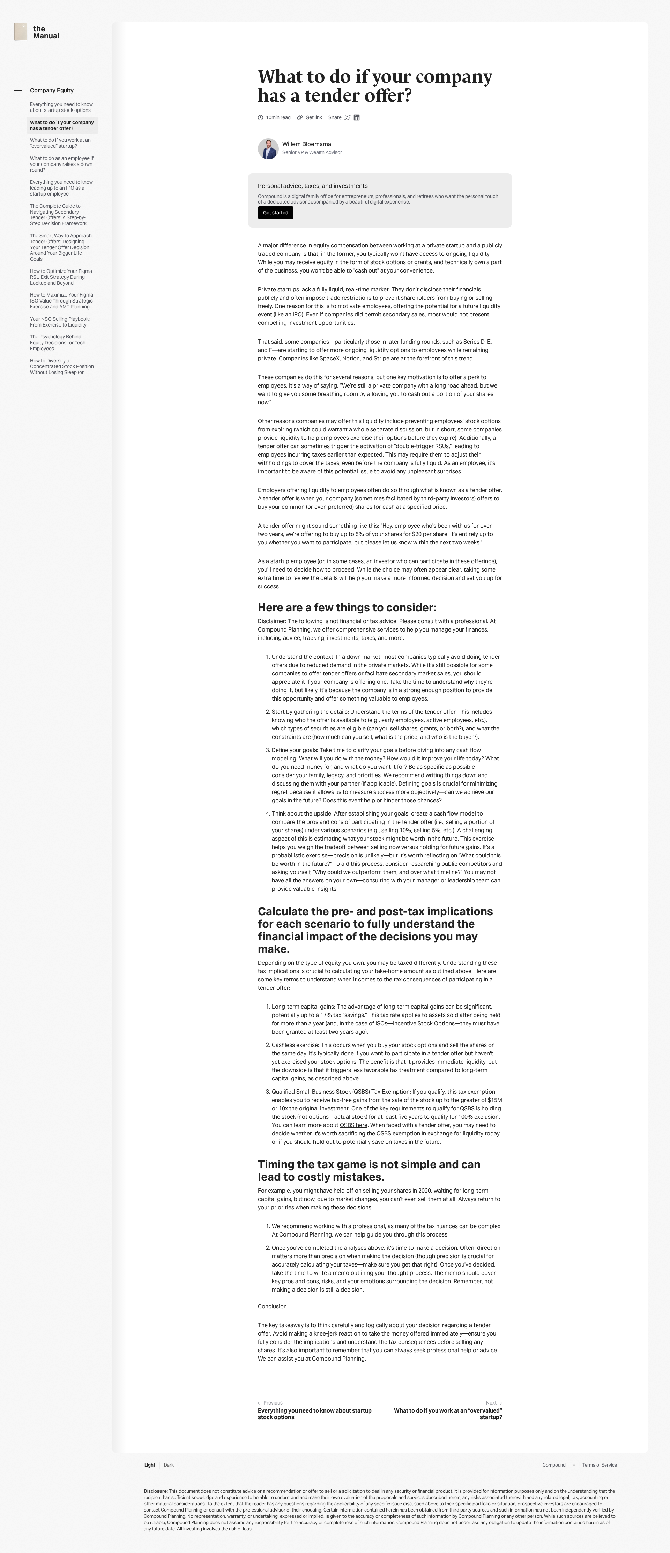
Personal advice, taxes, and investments (313, 186)
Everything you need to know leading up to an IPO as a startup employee (61, 188)
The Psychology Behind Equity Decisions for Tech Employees (57, 343)
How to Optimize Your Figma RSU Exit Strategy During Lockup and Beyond (61, 277)
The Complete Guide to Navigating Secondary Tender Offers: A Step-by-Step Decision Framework (58, 215)
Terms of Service (599, 1465)
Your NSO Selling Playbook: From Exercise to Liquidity (60, 322)
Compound (554, 1465)
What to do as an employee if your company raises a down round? (62, 164)
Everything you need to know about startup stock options (61, 107)
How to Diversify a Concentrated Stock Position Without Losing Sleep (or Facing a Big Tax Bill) (62, 369)
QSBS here (353, 1125)
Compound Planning (284, 629)
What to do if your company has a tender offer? (62, 125)
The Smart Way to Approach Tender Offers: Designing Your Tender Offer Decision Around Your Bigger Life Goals (61, 247)
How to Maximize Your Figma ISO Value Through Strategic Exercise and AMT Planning (61, 301)
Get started (275, 212)
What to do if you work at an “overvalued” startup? (60, 143)
